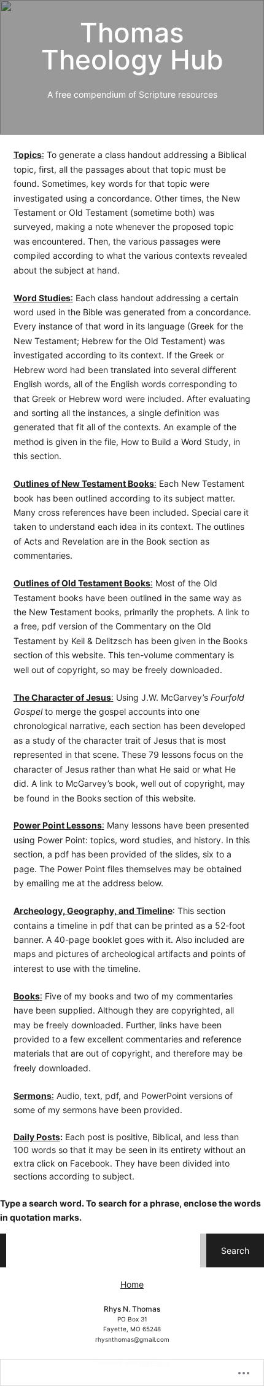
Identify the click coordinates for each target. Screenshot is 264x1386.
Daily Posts (37, 1137)
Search (235, 1250)
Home (132, 1284)
